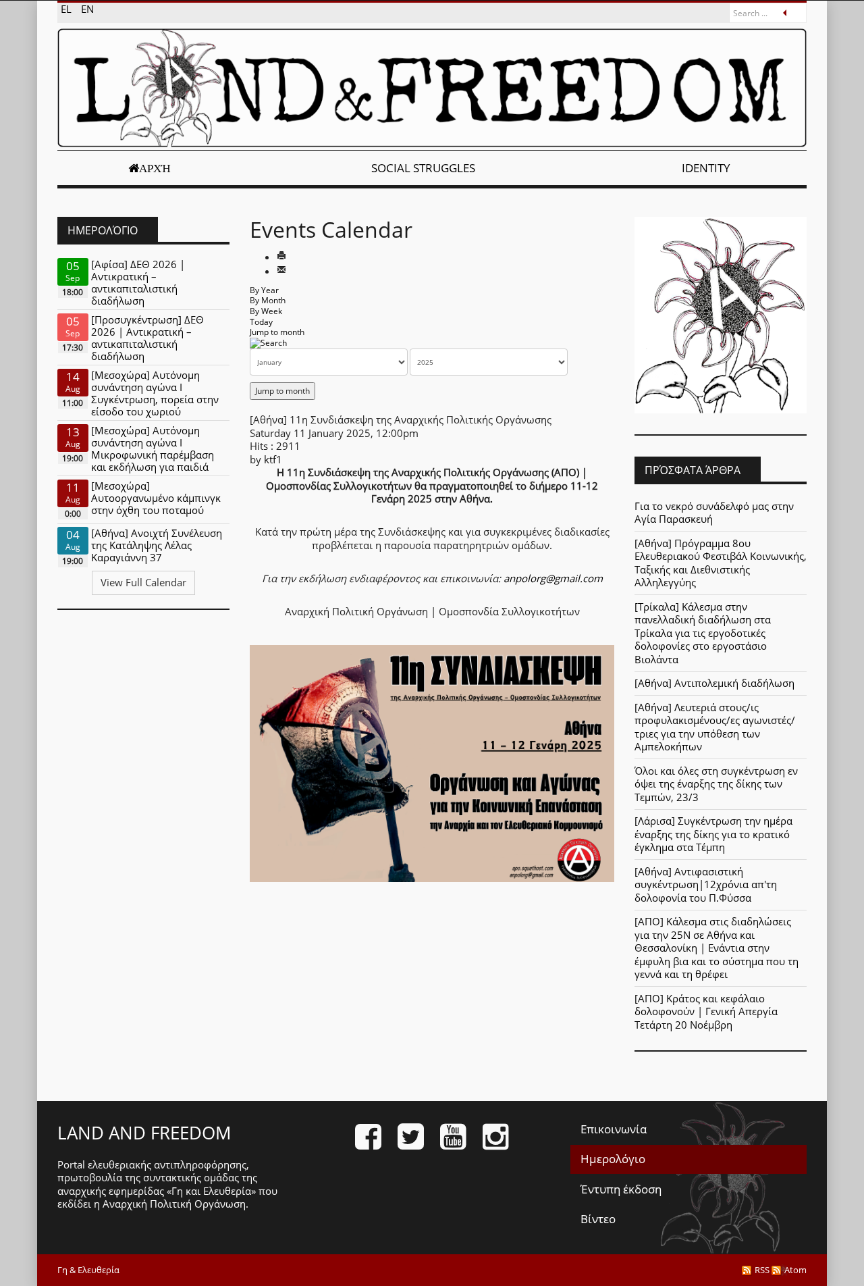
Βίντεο (598, 1219)
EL (67, 9)
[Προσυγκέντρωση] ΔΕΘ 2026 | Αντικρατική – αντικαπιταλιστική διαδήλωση (147, 338)
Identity (706, 168)
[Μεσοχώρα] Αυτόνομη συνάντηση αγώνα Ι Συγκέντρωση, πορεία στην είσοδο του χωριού (155, 393)
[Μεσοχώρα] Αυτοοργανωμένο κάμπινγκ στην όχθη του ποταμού (156, 498)
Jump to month (277, 332)
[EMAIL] (281, 271)
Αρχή (155, 168)
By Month (268, 300)
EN (87, 9)
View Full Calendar (143, 582)
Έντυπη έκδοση (621, 1189)
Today (261, 322)
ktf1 (273, 459)
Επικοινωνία (613, 1129)
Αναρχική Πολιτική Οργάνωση (174, 1203)
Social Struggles (423, 168)
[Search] (268, 343)
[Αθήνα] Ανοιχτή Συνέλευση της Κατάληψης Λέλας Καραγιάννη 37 (156, 545)
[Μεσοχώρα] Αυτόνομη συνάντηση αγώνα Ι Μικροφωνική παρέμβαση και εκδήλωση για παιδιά (152, 448)
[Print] (281, 256)
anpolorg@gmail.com (553, 578)
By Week (266, 311)
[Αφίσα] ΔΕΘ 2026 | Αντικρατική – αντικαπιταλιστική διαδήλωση (138, 282)
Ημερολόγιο (612, 1158)
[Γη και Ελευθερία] (432, 87)
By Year (264, 290)
